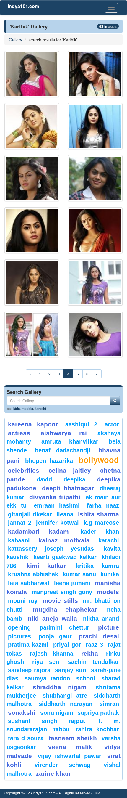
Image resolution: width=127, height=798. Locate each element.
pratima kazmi (28, 644)
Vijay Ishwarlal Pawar (69, 756)
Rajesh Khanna (51, 653)
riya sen (48, 662)
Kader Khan (100, 531)
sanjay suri (71, 670)
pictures (19, 636)
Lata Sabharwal (28, 583)
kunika (109, 574)
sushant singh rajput (46, 721)
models (27, 408)
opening (19, 627)
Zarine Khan (53, 773)
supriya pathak (98, 712)
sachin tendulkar (93, 662)
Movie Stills (60, 600)
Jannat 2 (19, 522)
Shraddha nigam (60, 687)
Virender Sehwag (62, 765)
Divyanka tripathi (54, 497)
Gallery (15, 40)
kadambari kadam (38, 531)
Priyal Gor (67, 644)
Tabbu (61, 729)
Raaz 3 (94, 644)
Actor (112, 424)
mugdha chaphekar (65, 609)
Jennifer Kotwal (57, 522)
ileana (65, 514)
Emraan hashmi (57, 505)
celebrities (23, 470)
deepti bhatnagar (68, 488)
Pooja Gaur (55, 636)
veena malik (70, 747)
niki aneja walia (52, 618)
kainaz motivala (64, 540)
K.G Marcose (101, 522)
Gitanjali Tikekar (30, 514)
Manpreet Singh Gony (62, 592)
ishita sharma (98, 514)
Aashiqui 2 (81, 424)
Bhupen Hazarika (49, 460)
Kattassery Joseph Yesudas (51, 548)
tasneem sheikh (73, 738)
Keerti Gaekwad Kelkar (65, 557)
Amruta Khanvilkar (69, 441)
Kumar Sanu (79, 574)
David (44, 479)
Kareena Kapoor (33, 424)
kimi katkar (46, 565)
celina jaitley (69, 470)
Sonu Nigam (56, 712)
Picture (108, 627)
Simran (109, 704)
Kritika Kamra (97, 566)
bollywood (99, 460)
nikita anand (101, 618)
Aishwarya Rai (64, 433)
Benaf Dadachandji (62, 450)
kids (16, 408)
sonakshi (22, 712)
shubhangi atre (65, 695)
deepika (74, 479)
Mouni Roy (23, 601)
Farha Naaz (103, 505)
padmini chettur (64, 627)
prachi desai (99, 636)
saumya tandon (47, 678)
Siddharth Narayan (66, 704)
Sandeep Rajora (29, 670)
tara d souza (26, 738)
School (85, 678)
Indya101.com (23, 6)
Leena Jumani (72, 583)
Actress (19, 433)
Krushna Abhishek (33, 574)
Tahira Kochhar (97, 729)
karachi (40, 408)
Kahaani (19, 540)
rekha (89, 653)
